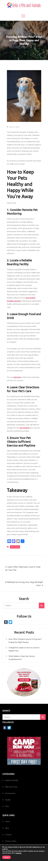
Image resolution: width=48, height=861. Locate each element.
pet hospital (24, 428)
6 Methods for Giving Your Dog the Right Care (24, 584)
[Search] (41, 605)
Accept (6, 857)
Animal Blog (14, 547)
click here (17, 377)
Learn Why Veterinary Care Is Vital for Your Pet (22, 568)
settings (18, 853)
